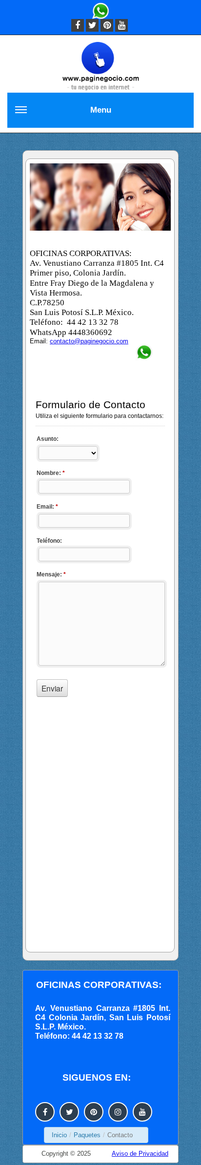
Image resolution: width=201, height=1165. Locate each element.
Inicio (59, 1135)
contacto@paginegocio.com (89, 341)
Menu (100, 110)
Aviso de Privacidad (140, 1153)
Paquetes (87, 1135)
